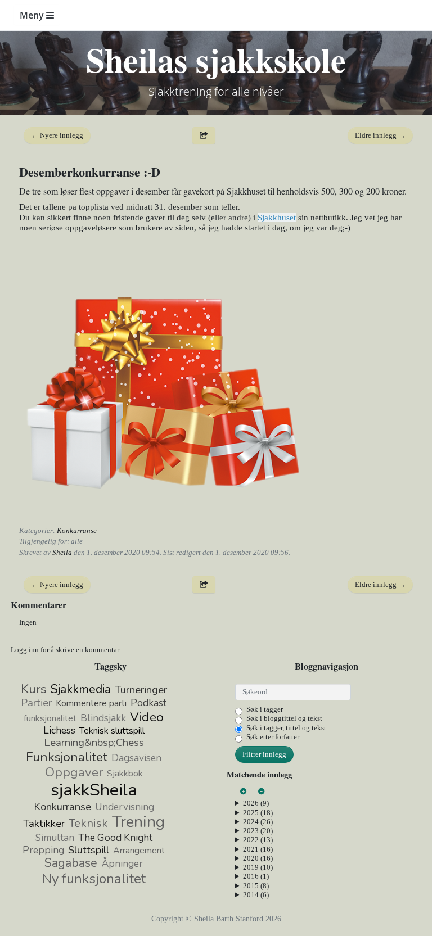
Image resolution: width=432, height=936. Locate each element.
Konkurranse (77, 530)
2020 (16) (258, 858)
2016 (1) (256, 876)
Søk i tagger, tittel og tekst (286, 728)
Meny (33, 15)
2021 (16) (258, 849)
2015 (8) (256, 885)
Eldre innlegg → (380, 135)
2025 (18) (258, 812)
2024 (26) (258, 821)
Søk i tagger (264, 709)
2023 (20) (258, 830)
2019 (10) (258, 867)
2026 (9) (256, 803)
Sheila (62, 552)
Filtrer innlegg (264, 754)
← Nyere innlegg (57, 135)
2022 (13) (258, 839)
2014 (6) (256, 894)
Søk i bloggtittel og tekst (284, 718)
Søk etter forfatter (272, 736)
